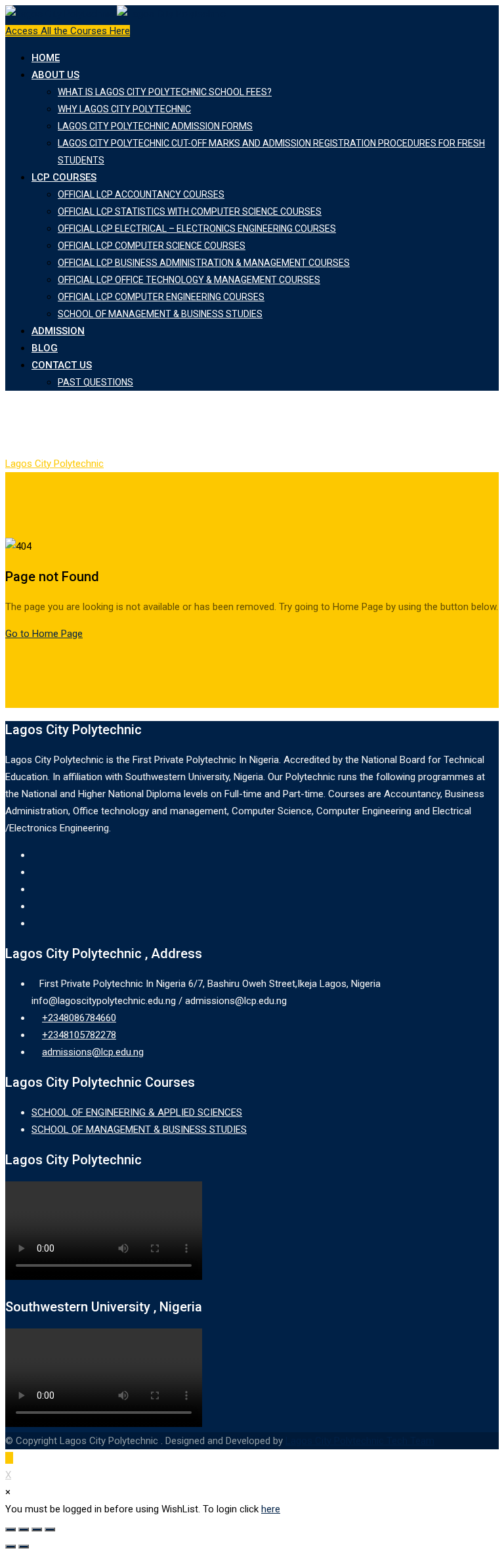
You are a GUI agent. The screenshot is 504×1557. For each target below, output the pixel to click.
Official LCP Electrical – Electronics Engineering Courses (197, 228)
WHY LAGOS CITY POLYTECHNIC (124, 109)
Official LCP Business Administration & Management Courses (204, 262)
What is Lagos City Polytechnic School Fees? (165, 92)
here (270, 1509)
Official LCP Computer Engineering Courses (161, 297)
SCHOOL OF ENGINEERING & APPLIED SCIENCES (137, 1112)
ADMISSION (58, 331)
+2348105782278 (79, 1035)
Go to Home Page (44, 634)
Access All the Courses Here (67, 31)
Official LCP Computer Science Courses (151, 245)
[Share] (23, 1529)
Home (46, 58)
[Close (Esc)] (10, 1529)
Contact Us (62, 365)
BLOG (45, 348)
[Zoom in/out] (50, 1529)
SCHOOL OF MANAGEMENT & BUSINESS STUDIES (160, 314)
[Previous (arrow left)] (10, 1546)
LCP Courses (64, 177)
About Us (55, 75)
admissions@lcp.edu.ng (93, 1052)
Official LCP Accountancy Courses (141, 194)
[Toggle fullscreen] (37, 1529)
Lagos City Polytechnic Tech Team (359, 1441)
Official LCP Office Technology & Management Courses (189, 279)
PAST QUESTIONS (95, 382)
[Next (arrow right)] (23, 1546)
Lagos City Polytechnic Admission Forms (155, 126)
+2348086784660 (79, 1018)
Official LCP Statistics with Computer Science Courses (190, 211)
